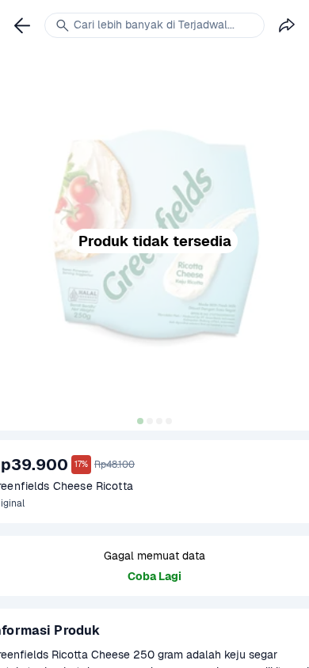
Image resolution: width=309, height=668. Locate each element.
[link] (22, 25)
